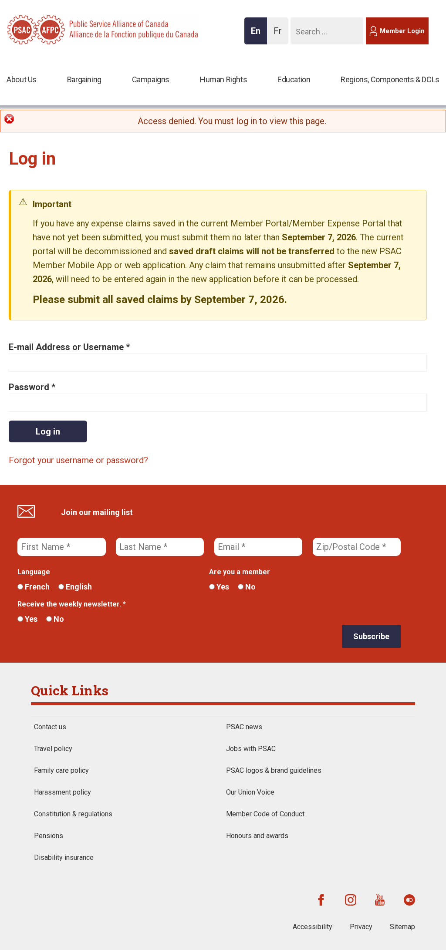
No (249, 586)
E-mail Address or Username (69, 347)
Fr (280, 35)
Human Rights (223, 79)
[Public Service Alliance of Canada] (63, 29)
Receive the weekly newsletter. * (71, 604)
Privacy (361, 927)
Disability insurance (64, 857)
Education (293, 79)
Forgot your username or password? (78, 460)
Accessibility (312, 927)
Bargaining (84, 79)
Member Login (402, 31)
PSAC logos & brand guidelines (273, 770)
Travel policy (53, 749)
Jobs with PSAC (251, 749)
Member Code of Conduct (265, 814)
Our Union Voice (250, 792)
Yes (222, 586)
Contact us (50, 727)
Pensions (48, 836)
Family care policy (61, 770)
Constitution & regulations (73, 814)
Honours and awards (257, 836)
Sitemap (402, 927)
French (36, 586)
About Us (22, 79)
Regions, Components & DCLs (390, 79)
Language (33, 572)
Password (32, 387)
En (258, 35)
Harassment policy (62, 792)
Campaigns (150, 79)
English (78, 586)
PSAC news (244, 727)
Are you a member (239, 572)
